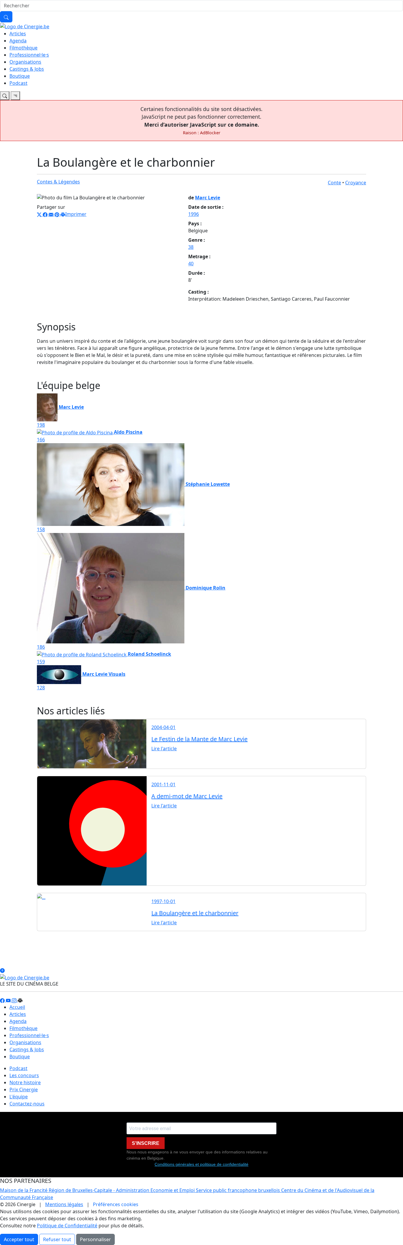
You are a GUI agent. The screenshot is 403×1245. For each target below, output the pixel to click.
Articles (17, 33)
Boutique (19, 76)
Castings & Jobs (26, 69)
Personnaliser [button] (95, 1239)
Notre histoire (25, 1082)
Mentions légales (64, 1204)
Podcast (18, 83)
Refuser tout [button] (57, 1239)
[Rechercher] (6, 16)
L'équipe (18, 1096)
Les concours (24, 1075)
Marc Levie (207, 197)
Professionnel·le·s (29, 55)
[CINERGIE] (24, 26)
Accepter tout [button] (19, 1239)
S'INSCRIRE (145, 1143)
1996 (193, 214)
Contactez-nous (27, 1103)
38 (191, 247)
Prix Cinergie (23, 1089)
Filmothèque (23, 47)
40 (191, 263)
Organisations (25, 62)
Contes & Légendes (58, 181)
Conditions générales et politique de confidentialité (201, 1164)
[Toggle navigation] (4, 95)
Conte (334, 182)
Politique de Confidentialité (67, 1225)
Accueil (17, 1007)
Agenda (18, 40)
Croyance (355, 182)
